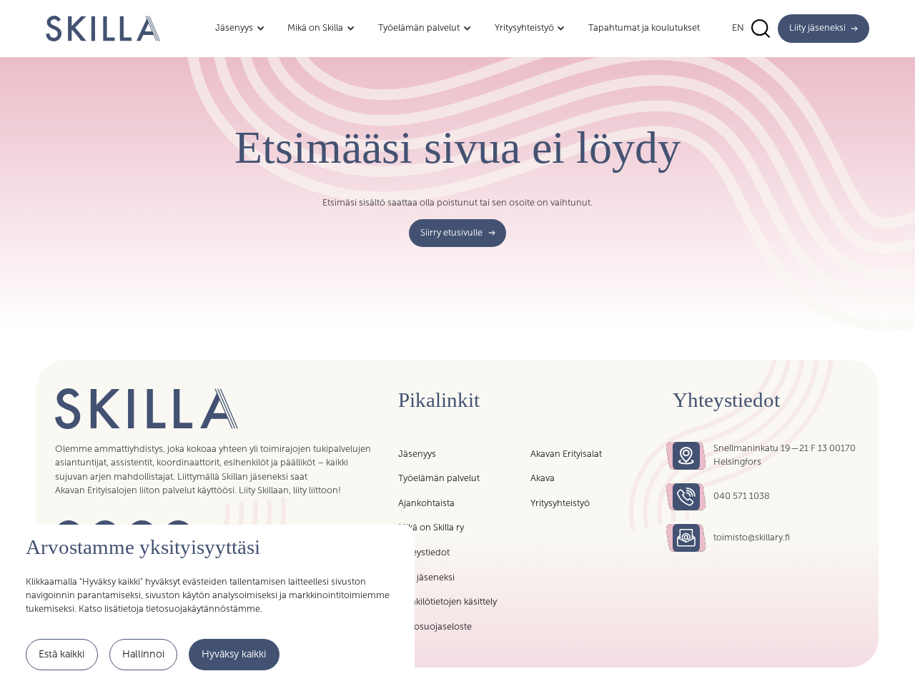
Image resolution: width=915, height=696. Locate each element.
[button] (240, 28)
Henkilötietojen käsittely (447, 602)
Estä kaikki (61, 654)
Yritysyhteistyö (560, 503)
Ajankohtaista (426, 503)
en (738, 28)
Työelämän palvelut (439, 478)
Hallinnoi (143, 654)
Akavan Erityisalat (566, 454)
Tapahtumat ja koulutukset (644, 28)
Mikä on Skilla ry (431, 528)
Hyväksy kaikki (234, 654)
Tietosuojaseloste (435, 627)
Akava (542, 478)
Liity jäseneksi (426, 577)
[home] (103, 28)
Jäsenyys (417, 454)
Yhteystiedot (424, 553)
